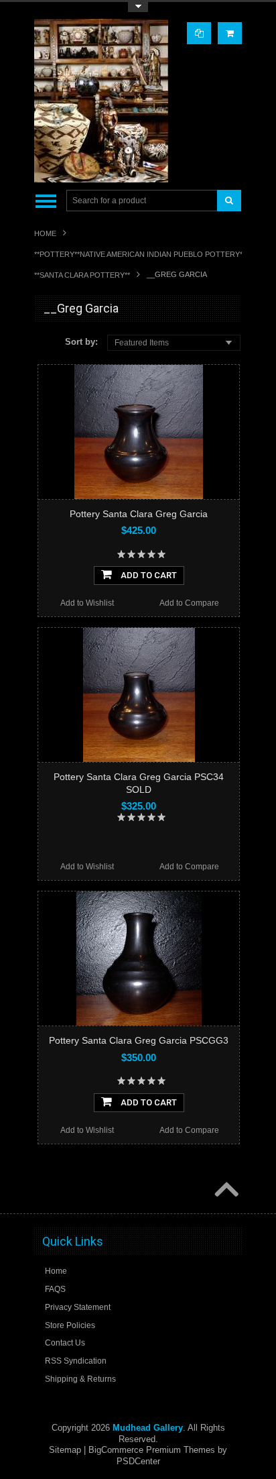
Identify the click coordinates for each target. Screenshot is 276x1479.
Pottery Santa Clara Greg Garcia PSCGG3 (138, 1040)
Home (45, 233)
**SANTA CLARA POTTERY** (82, 275)
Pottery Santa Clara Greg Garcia (139, 513)
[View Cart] (230, 33)
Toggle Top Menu (138, 7)
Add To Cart (148, 575)
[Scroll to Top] (225, 1190)
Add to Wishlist (87, 603)
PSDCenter (138, 1461)
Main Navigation (46, 201)
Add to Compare (189, 603)
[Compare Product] (199, 33)
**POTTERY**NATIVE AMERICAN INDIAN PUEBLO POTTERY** (139, 254)
